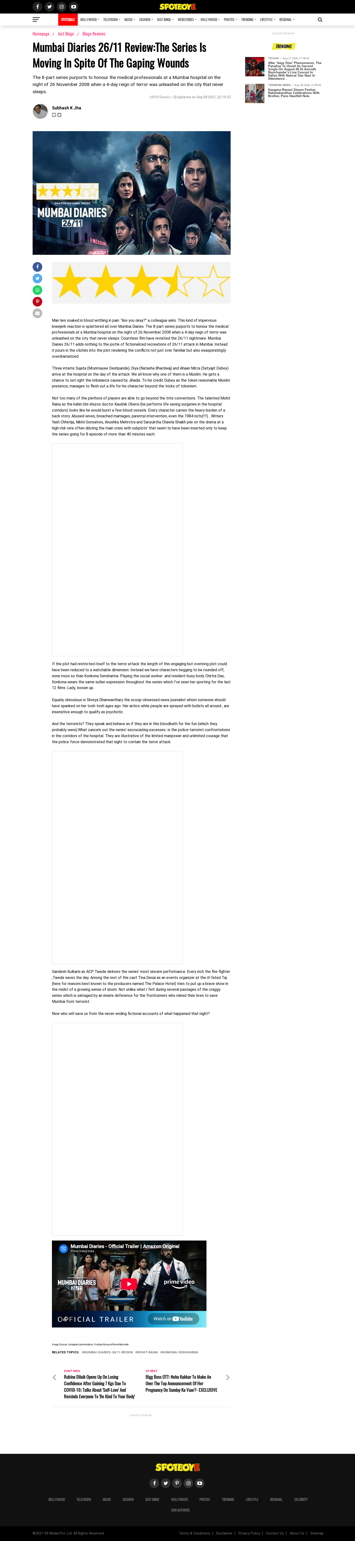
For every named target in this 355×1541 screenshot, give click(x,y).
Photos (229, 19)
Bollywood (88, 19)
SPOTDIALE (68, 19)
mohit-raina (147, 1352)
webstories (186, 19)
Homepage (41, 33)
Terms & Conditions (194, 1533)
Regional (285, 19)
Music (128, 19)
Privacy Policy (249, 1533)
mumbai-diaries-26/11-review (108, 1352)
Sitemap (317, 1533)
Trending (247, 19)
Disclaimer (224, 1533)
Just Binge (164, 19)
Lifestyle (266, 19)
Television (110, 19)
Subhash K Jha (66, 108)
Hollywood (209, 19)
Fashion (144, 19)
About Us (297, 1533)
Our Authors (180, 1509)
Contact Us (275, 1533)
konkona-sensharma (180, 1352)
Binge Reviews (94, 33)
